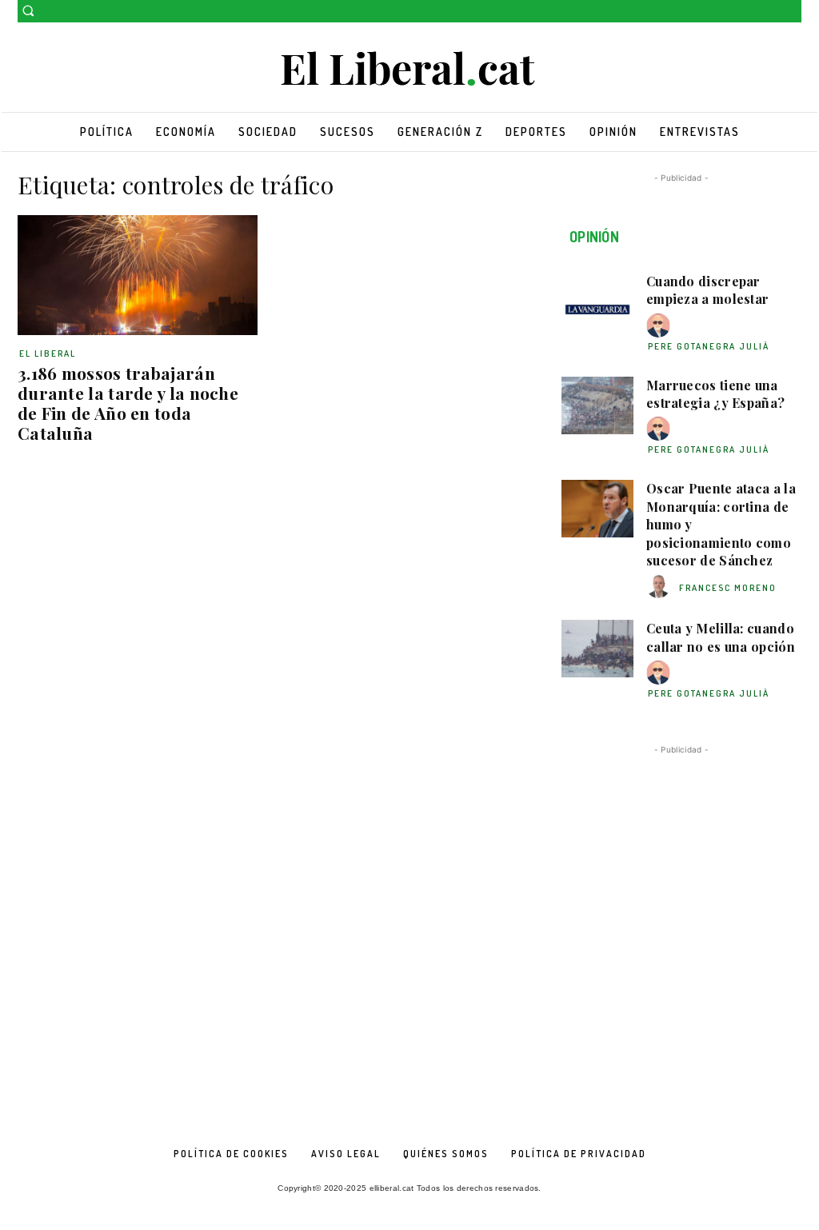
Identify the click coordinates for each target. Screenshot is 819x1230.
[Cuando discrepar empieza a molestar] (597, 301)
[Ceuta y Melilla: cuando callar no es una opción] (597, 648)
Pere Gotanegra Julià (708, 346)
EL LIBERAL (47, 353)
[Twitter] (792, 11)
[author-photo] (660, 325)
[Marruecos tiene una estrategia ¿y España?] (597, 405)
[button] (28, 10)
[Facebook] (770, 11)
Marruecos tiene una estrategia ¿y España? (715, 394)
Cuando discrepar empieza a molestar (707, 290)
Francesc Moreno (728, 587)
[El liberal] (409, 69)
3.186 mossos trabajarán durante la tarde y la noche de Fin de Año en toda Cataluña (128, 402)
